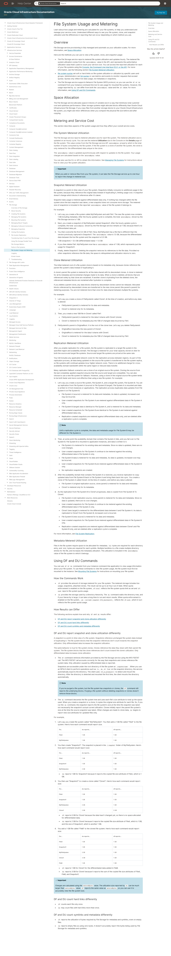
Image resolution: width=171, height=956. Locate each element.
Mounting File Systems (87, 571)
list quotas (85, 76)
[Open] (5, 22)
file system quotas (65, 73)
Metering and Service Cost (155, 35)
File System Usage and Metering (155, 24)
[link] (49, 3)
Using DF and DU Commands (153, 40)
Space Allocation (153, 31)
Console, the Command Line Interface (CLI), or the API (104, 67)
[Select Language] (165, 3)
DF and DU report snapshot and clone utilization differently (82, 619)
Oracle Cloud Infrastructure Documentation (29, 12)
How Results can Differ (156, 44)
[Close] (5, 50)
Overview (151, 28)
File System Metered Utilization (101, 70)
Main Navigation (13, 3)
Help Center (24, 3)
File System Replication (84, 534)
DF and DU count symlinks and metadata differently (79, 626)
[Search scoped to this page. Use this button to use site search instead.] (58, 3)
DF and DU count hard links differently (73, 623)
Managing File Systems (114, 160)
